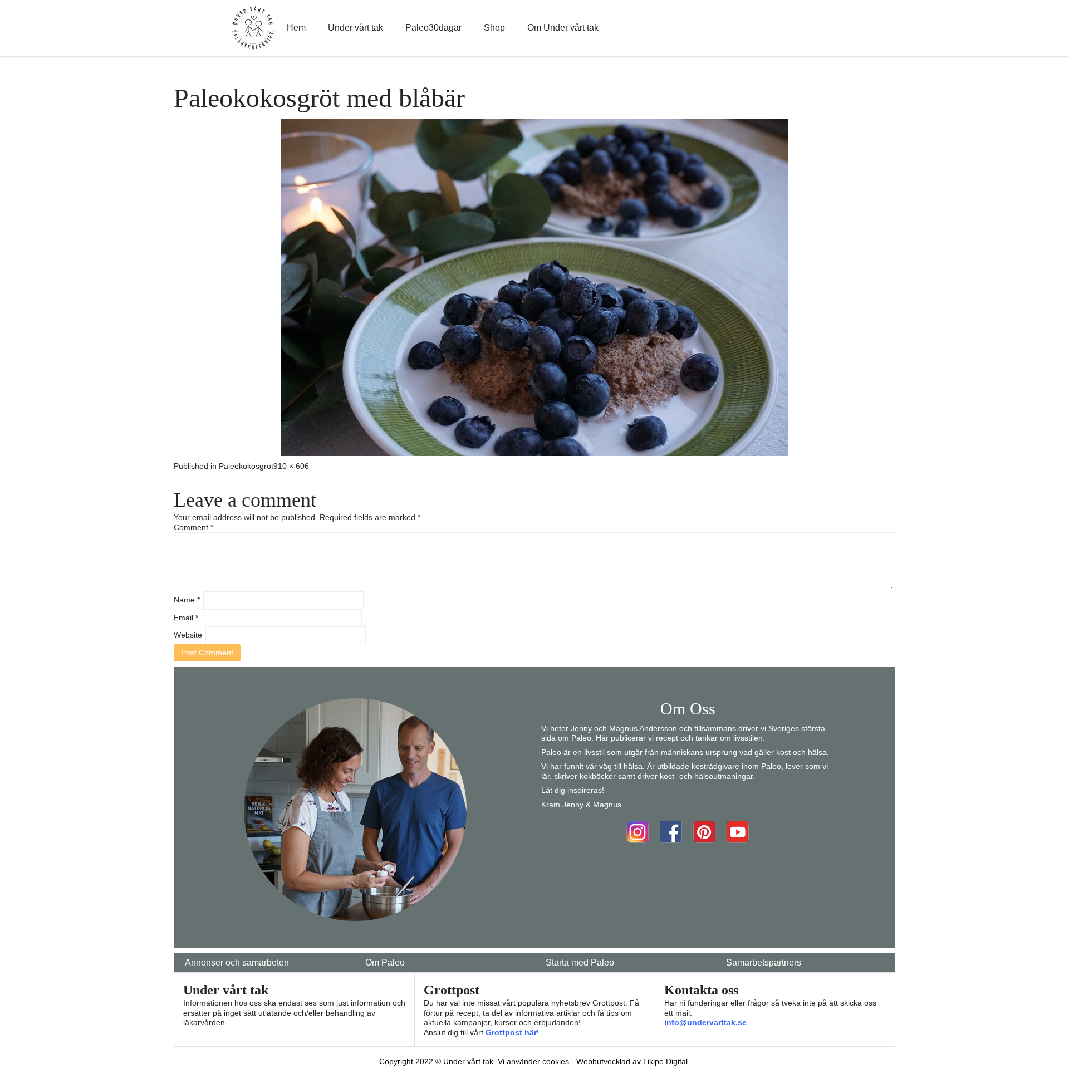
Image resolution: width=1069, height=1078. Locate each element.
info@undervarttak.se (705, 1022)
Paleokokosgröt (246, 466)
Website (188, 634)
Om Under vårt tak (563, 27)
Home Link (253, 28)
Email (186, 617)
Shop (494, 27)
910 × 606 (291, 466)
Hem (296, 27)
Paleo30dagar (433, 27)
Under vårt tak (355, 27)
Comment (193, 527)
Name (187, 599)
